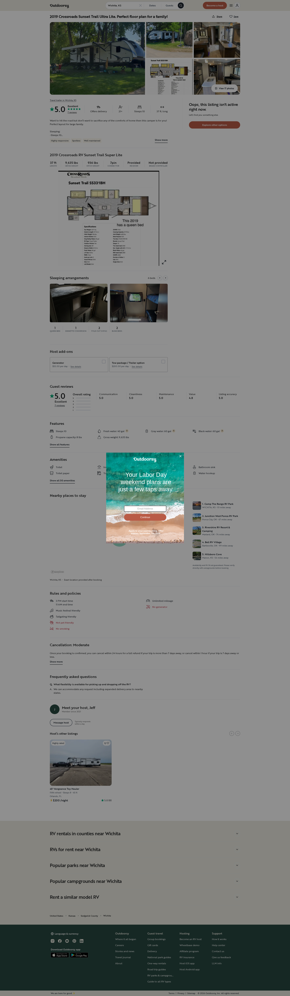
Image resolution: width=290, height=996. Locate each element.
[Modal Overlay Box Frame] (145, 498)
